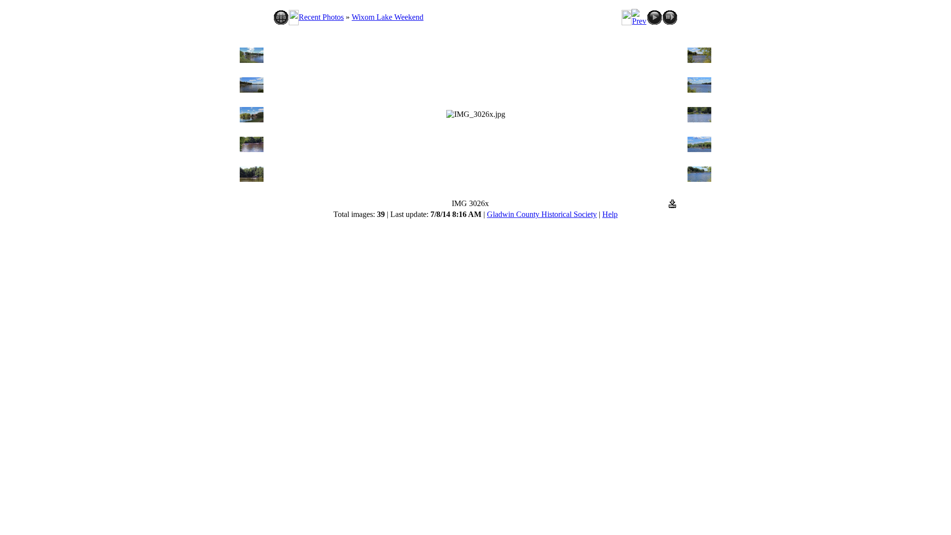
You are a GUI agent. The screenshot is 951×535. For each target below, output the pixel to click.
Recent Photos (321, 17)
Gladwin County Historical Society (542, 214)
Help (610, 214)
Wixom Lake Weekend (387, 17)
